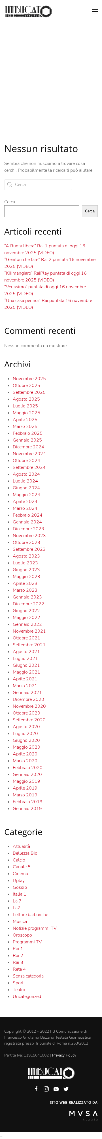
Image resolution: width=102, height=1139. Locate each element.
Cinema (20, 874)
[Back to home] (28, 11)
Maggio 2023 (26, 576)
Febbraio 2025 (27, 433)
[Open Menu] (95, 11)
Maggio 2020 (26, 747)
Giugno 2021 (26, 665)
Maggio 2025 (26, 413)
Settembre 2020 (29, 720)
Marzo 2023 (25, 590)
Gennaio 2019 (27, 808)
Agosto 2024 (26, 474)
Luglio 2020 (25, 733)
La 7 (17, 901)
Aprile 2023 (25, 583)
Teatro (19, 990)
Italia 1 (19, 894)
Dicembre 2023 (28, 529)
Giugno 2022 (26, 611)
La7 (16, 908)
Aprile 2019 (25, 788)
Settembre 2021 (29, 645)
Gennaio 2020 (27, 774)
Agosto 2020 (26, 727)
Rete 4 (19, 969)
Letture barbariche (30, 915)
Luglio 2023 (25, 563)
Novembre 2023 (29, 536)
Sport (18, 983)
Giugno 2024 (26, 488)
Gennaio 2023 (27, 597)
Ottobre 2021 (26, 638)
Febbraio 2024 (27, 515)
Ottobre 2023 (26, 542)
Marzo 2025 (25, 426)
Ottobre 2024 (26, 460)
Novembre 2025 (29, 379)
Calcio (19, 860)
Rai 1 (18, 949)
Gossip (20, 887)
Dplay (19, 880)
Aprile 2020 (25, 754)
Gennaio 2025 (27, 440)
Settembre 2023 (29, 549)
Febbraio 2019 (27, 802)
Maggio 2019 (26, 781)
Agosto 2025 (26, 399)
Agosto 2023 (26, 556)
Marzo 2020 (25, 761)
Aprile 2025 (25, 420)
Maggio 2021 (26, 672)
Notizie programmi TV (35, 928)
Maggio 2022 (26, 617)
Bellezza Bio (25, 853)
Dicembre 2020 (28, 699)
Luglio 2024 (25, 481)
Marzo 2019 (25, 795)
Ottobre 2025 (26, 385)
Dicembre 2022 (28, 604)
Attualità (21, 846)
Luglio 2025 (25, 406)
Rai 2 (18, 955)
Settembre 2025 (29, 392)
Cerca (9, 202)
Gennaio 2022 (27, 624)
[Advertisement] (51, 77)
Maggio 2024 (26, 495)
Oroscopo (22, 935)
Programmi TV (27, 942)
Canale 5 (22, 867)
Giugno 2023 (26, 570)
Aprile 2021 (25, 679)
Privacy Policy (64, 1055)
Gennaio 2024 (27, 522)
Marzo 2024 (25, 508)
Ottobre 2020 (26, 713)
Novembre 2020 (29, 706)
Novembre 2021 (29, 631)
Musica (20, 921)
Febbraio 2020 (27, 768)
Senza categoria (28, 976)
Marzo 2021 (25, 686)
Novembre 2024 (29, 454)
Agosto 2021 (26, 652)
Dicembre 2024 (28, 447)
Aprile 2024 (25, 501)
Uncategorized (27, 996)
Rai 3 (18, 962)
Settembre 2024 (29, 467)
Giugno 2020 (26, 740)
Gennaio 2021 (27, 692)
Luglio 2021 (25, 658)
